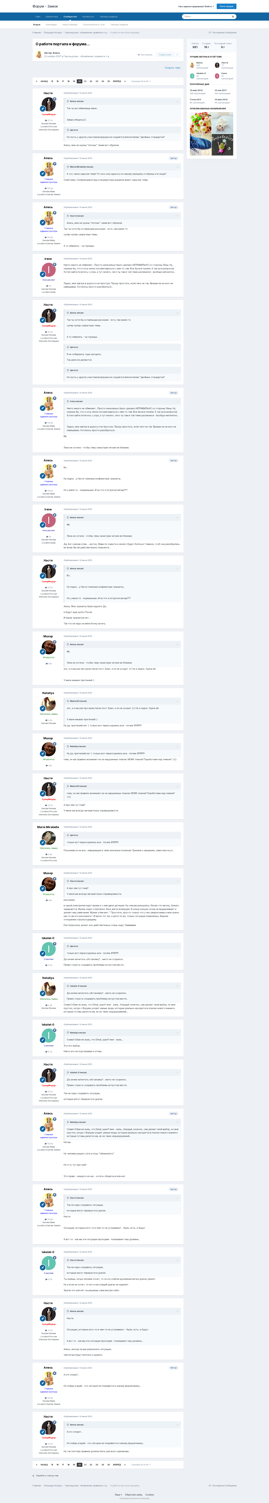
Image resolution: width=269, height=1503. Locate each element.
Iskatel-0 (48, 938)
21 (85, 81)
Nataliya (48, 693)
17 (63, 81)
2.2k (49, 720)
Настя (48, 93)
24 (102, 81)
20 (79, 81)
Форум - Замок (45, 6)
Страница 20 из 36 (140, 81)
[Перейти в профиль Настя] (49, 104)
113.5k (50, 188)
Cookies (149, 1494)
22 (91, 81)
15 (52, 81)
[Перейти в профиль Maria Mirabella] (49, 838)
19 (74, 81)
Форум (36, 24)
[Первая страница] (36, 81)
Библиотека (52, 16)
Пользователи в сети (94, 24)
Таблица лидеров (119, 24)
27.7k (50, 120)
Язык (118, 1494)
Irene (48, 258)
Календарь (51, 24)
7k (49, 286)
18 (68, 81)
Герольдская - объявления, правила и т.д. (87, 56)
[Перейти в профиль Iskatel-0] (49, 949)
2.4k (49, 854)
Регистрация (226, 6)
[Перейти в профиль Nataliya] (49, 704)
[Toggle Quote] (68, 101)
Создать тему (172, 67)
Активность (88, 16)
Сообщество (70, 16)
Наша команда (69, 24)
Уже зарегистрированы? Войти (195, 6)
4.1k (50, 663)
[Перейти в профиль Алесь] (39, 54)
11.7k (49, 965)
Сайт (37, 16)
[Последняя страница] (125, 81)
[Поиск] (233, 16)
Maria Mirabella (48, 827)
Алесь (56, 53)
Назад (44, 81)
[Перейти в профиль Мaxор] (49, 647)
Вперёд (117, 81)
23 (97, 81)
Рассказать (145, 54)
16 (58, 81)
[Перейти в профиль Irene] (49, 270)
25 (108, 81)
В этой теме (219, 16)
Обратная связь (133, 1494)
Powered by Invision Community (134, 1498)
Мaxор (48, 636)
